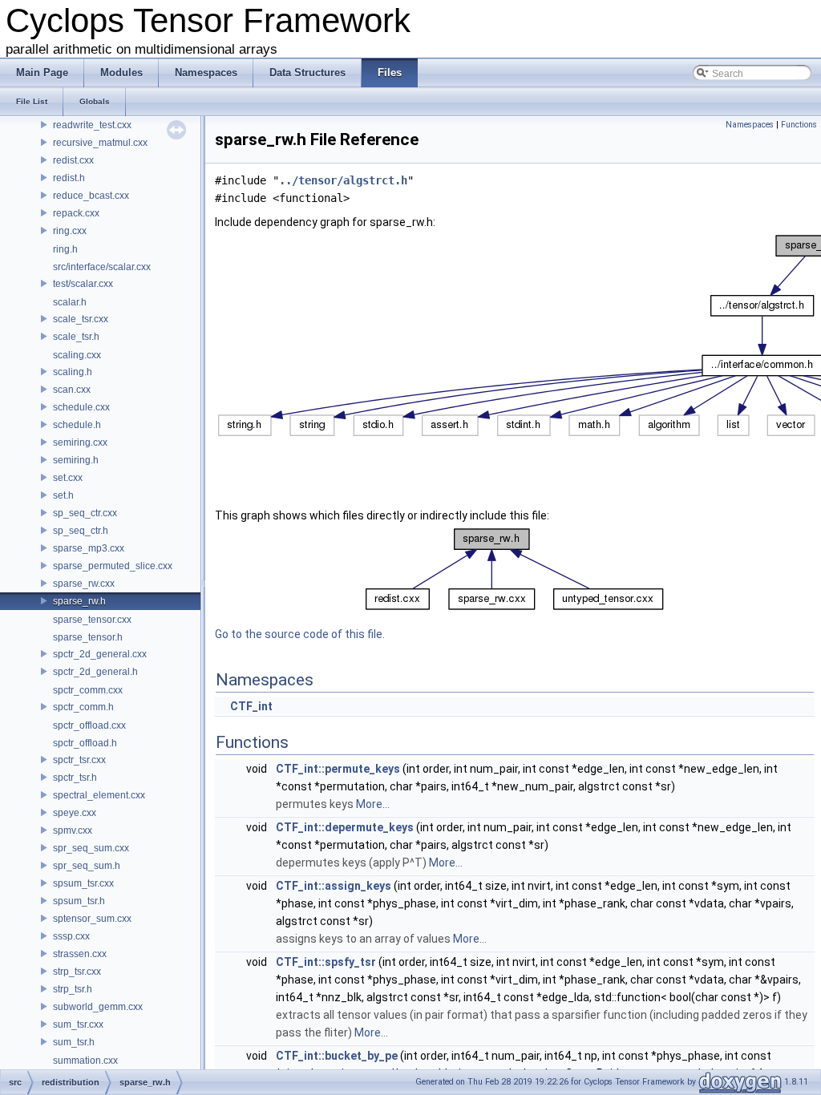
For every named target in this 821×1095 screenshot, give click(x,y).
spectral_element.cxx (99, 795)
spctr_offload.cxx (89, 725)
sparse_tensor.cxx (92, 619)
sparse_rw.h (79, 601)
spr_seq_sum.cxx (91, 848)
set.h (63, 495)
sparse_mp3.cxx (88, 548)
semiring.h (76, 460)
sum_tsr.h (74, 1042)
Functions (799, 124)
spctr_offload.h (85, 743)
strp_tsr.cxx (77, 971)
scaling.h (72, 372)
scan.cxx (72, 389)
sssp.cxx (71, 936)
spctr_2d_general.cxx (100, 654)
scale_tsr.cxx (80, 319)
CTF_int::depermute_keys (345, 827)
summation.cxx (85, 1060)
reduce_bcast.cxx (91, 195)
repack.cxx (76, 213)
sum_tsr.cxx (78, 1024)
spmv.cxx (72, 830)
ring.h (65, 249)
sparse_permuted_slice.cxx (112, 566)
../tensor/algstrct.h (343, 180)
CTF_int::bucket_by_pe (337, 1055)
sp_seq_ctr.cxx (85, 513)
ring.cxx (70, 230)
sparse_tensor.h (88, 637)
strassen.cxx (80, 954)
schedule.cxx (81, 407)
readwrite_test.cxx (92, 125)
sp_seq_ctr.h (80, 530)
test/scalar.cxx (83, 283)
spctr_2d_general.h (95, 671)
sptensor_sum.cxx (92, 918)
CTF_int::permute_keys (338, 768)
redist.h (69, 178)
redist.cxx (73, 160)
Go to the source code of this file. (300, 634)
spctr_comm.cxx (88, 690)
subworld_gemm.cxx (98, 1006)
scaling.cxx (77, 355)
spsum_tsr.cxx (83, 883)
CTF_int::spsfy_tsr (326, 962)
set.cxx (68, 477)
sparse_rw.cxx (84, 583)
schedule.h (77, 424)
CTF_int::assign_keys (333, 885)
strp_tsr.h (72, 989)
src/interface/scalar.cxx (102, 267)
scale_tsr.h (76, 336)
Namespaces (750, 124)
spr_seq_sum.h (86, 865)
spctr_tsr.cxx (79, 760)
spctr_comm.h (83, 707)
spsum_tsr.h (79, 901)
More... (373, 804)
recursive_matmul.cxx (100, 142)
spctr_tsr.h (75, 777)
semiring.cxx (80, 442)
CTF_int (251, 706)
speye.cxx (74, 812)
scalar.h (70, 302)
